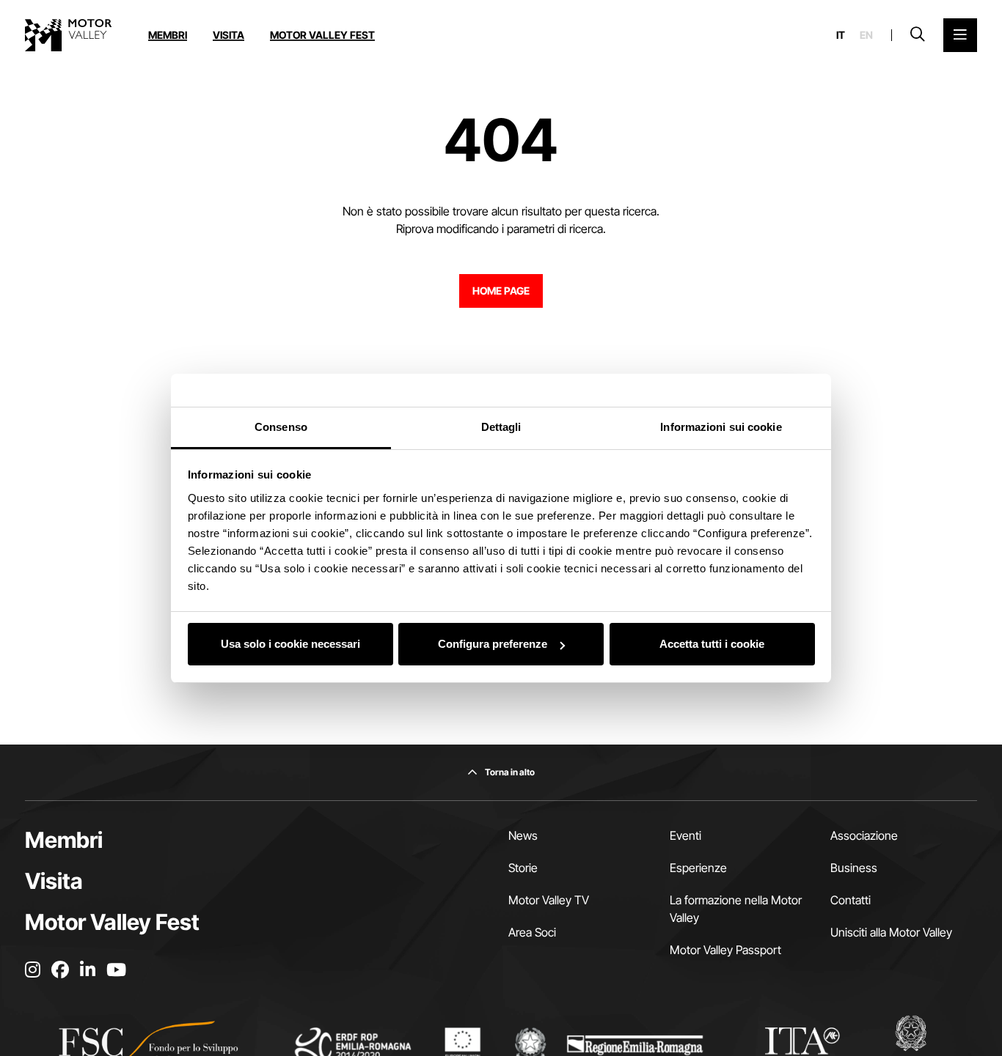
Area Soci (532, 932)
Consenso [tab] (281, 427)
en (866, 35)
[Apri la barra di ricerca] (917, 35)
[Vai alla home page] (68, 35)
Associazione (864, 835)
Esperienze (698, 867)
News (523, 835)
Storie (523, 867)
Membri (167, 35)
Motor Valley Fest (322, 35)
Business (853, 867)
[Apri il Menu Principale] (960, 35)
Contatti (850, 900)
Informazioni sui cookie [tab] (720, 427)
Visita (228, 35)
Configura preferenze (492, 644)
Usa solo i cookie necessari (290, 644)
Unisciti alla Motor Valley (891, 932)
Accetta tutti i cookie (711, 644)
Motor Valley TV (548, 900)
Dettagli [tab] (501, 427)
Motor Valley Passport (725, 949)
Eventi (685, 835)
